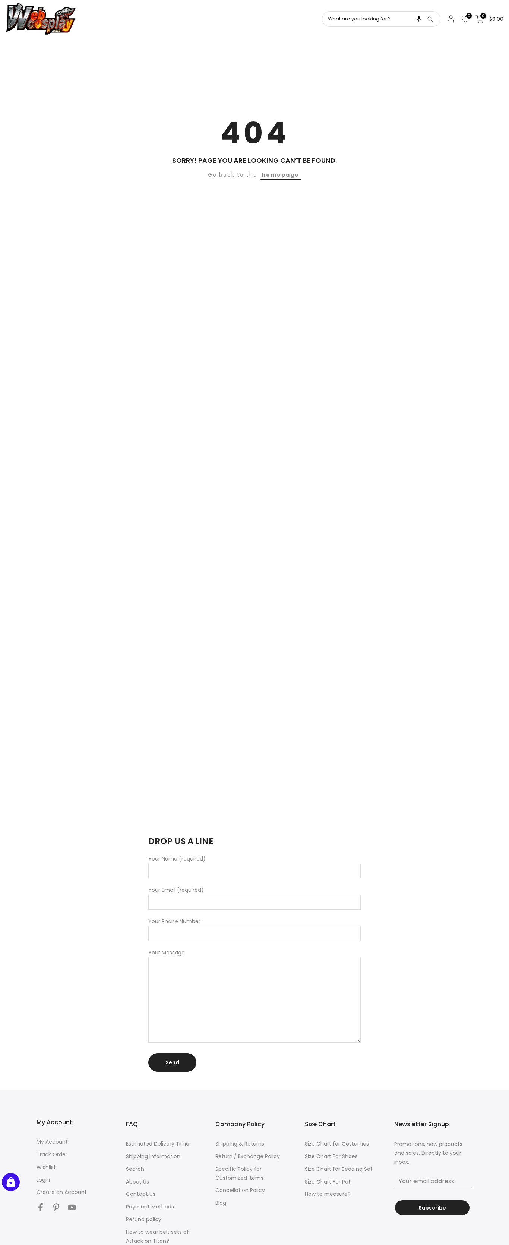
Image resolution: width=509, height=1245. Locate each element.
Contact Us (140, 1194)
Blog (220, 1203)
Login (43, 1180)
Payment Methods (150, 1206)
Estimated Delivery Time (157, 1143)
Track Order (52, 1154)
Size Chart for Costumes (337, 1143)
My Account (52, 1142)
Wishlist (46, 1167)
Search (135, 1169)
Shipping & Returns (239, 1143)
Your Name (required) (177, 858)
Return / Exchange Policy (247, 1156)
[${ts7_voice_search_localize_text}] (418, 19)
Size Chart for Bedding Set (339, 1169)
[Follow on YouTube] (72, 1207)
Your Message (166, 952)
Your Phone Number (174, 921)
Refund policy (143, 1219)
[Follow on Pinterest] (56, 1207)
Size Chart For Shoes (331, 1156)
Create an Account (62, 1192)
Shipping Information (153, 1156)
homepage (280, 174)
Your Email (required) (176, 890)
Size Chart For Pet (328, 1181)
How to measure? (328, 1194)
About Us (137, 1181)
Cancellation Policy (240, 1190)
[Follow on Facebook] (41, 1207)
